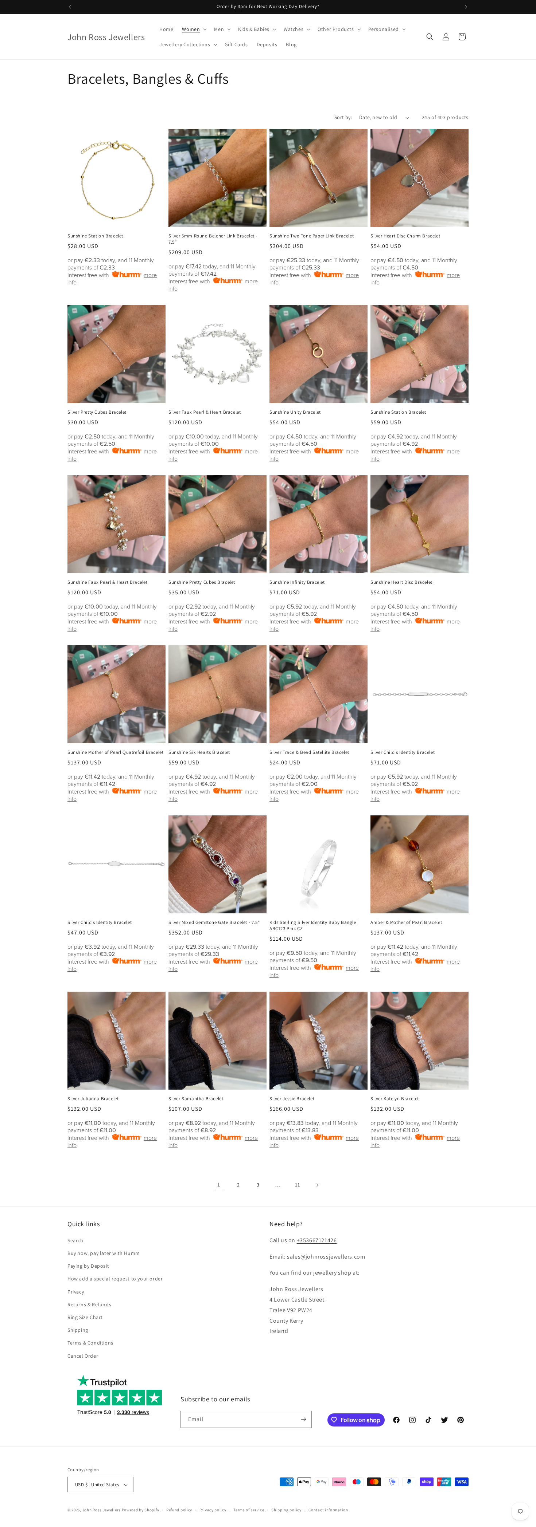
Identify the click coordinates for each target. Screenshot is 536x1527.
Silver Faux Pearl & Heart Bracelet (204, 412)
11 (297, 1184)
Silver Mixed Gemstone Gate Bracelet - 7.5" (214, 922)
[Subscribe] (303, 1419)
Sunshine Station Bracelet (95, 236)
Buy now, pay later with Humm (103, 1253)
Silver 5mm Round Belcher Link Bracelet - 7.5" (212, 239)
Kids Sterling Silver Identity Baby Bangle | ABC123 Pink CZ (314, 926)
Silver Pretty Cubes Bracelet (97, 412)
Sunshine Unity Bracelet (295, 412)
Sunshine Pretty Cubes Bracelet (201, 582)
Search (75, 1240)
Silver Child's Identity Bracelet (402, 752)
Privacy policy (212, 1509)
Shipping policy (286, 1509)
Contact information (328, 1509)
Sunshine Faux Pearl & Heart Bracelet (107, 582)
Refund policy (179, 1509)
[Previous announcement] (70, 7)
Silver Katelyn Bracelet (394, 1099)
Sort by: (343, 117)
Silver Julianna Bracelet (93, 1099)
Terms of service (248, 1509)
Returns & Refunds (89, 1304)
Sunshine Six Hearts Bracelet (199, 752)
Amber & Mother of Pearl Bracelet (406, 922)
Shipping (77, 1330)
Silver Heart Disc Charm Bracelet (405, 236)
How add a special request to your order (115, 1279)
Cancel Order (82, 1356)
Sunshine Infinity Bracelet (297, 582)
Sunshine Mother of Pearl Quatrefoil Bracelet (115, 752)
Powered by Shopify (140, 1510)
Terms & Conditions (90, 1343)
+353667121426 (317, 1240)
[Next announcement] (466, 7)
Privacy (75, 1291)
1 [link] (218, 1184)
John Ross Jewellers (101, 1510)
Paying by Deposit (88, 1266)
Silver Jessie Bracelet (291, 1099)
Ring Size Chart (85, 1317)
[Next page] (317, 1185)
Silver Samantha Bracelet (195, 1099)
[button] (194, 29)
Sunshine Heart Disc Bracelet (401, 582)
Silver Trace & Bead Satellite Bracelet (309, 752)
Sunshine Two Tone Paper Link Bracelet (311, 236)
